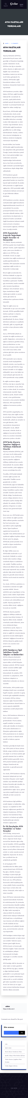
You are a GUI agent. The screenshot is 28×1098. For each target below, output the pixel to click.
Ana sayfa (14, 1088)
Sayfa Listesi (8, 1048)
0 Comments (14, 43)
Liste (6, 1044)
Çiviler (14, 3)
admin (6, 43)
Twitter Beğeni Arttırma (11, 1066)
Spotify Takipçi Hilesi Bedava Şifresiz (15, 1055)
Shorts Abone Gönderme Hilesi (13, 1052)
